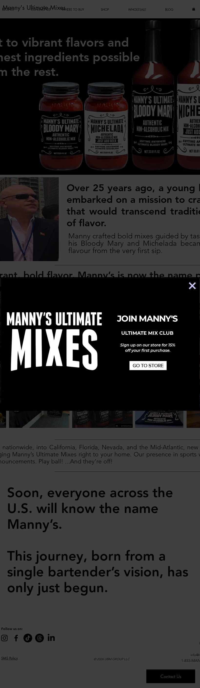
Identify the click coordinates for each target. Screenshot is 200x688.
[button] (192, 286)
